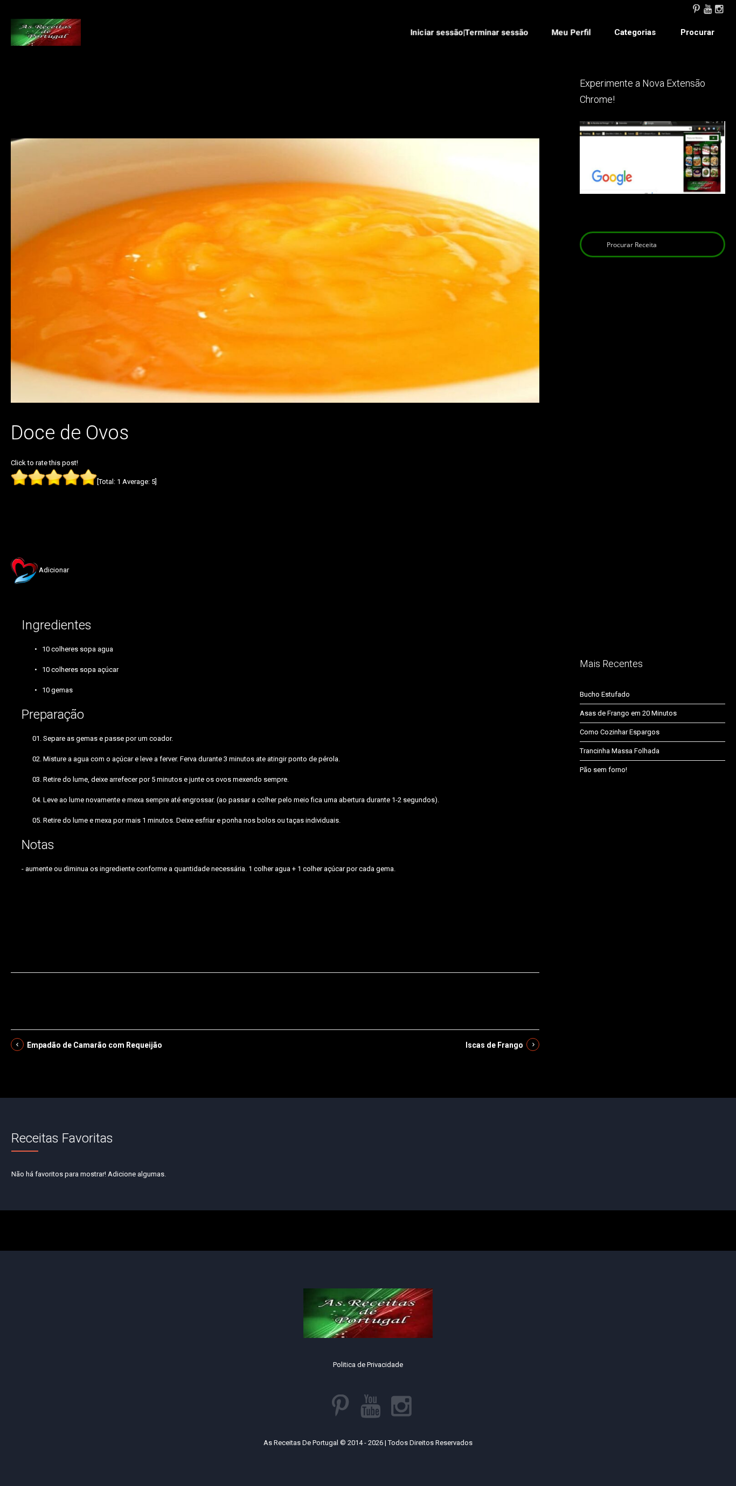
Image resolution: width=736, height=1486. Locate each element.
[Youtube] (707, 8)
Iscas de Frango (494, 1045)
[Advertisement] (275, 106)
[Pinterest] (696, 8)
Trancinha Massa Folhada (619, 751)
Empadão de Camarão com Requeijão (94, 1045)
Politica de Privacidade (368, 1365)
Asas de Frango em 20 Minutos (628, 713)
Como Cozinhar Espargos (619, 732)
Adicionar (54, 570)
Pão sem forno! (603, 770)
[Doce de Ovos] (275, 270)
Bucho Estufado (605, 694)
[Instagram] (719, 8)
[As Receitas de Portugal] (46, 32)
